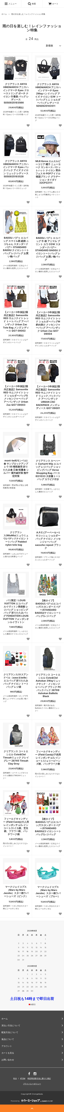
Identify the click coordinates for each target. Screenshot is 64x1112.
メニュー (12, 3)
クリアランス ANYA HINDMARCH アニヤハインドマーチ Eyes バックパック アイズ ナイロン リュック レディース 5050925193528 (16, 168)
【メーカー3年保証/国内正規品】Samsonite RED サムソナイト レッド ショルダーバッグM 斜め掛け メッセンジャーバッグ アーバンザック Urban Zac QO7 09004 (48, 323)
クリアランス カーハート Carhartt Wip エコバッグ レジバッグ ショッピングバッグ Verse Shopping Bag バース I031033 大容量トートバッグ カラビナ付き (48, 470)
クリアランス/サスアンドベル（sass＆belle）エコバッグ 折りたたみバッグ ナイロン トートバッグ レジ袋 (16, 680)
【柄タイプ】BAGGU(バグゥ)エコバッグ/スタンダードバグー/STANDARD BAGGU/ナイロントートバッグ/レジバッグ (48, 608)
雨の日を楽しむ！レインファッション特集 (28, 14)
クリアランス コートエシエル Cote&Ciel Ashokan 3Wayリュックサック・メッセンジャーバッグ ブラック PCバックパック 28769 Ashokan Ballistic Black (48, 685)
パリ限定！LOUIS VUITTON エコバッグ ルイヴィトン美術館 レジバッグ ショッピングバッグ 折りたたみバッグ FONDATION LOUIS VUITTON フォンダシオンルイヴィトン (16, 611)
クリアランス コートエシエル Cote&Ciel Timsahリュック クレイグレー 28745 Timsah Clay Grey (16, 757)
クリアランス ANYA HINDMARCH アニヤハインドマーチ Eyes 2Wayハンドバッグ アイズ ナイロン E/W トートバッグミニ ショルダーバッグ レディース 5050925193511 (48, 95)
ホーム (4, 14)
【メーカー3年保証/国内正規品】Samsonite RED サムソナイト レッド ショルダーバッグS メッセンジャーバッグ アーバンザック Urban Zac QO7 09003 (16, 395)
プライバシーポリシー (32, 1084)
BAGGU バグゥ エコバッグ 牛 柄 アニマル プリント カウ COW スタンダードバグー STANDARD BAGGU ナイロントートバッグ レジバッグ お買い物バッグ (48, 248)
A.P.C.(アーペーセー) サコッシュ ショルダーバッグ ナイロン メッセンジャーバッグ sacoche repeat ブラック (48, 540)
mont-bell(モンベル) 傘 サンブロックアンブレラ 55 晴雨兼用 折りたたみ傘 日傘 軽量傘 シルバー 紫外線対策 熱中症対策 (16, 468)
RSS (15, 1078)
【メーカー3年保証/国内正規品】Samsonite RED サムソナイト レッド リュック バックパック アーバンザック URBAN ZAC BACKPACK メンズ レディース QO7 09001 (48, 397)
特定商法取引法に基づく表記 (39, 1078)
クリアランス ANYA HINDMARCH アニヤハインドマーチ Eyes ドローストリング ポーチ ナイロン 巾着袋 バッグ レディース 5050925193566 (16, 93)
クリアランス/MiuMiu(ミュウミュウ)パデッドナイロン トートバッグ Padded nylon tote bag (16, 538)
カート (55, 3)
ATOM (22, 1078)
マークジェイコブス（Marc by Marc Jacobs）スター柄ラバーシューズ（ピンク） (15, 891)
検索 (33, 3)
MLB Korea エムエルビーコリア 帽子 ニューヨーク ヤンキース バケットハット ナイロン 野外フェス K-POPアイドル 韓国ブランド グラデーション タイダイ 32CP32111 (48, 172)
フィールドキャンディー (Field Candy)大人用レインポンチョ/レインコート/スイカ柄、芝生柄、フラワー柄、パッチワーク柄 (16, 826)
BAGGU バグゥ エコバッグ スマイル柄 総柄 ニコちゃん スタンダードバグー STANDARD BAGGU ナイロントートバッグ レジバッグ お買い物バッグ (16, 247)
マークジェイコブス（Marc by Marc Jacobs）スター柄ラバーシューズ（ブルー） (48, 891)
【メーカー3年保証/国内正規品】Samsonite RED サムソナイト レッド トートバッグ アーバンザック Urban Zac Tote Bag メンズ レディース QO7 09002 (16, 321)
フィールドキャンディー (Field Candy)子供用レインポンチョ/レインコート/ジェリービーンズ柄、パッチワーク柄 (48, 757)
